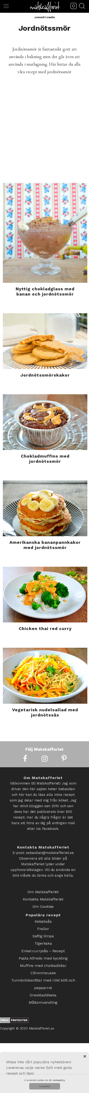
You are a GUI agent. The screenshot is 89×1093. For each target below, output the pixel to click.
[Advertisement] (44, 136)
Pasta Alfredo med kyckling (43, 947)
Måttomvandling (43, 984)
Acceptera (44, 1086)
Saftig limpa (43, 929)
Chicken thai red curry (45, 628)
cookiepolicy (59, 1080)
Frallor (43, 923)
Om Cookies (43, 903)
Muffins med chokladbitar (43, 954)
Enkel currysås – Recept (43, 941)
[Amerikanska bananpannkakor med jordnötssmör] (45, 508)
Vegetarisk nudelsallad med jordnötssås (45, 712)
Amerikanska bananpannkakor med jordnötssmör (45, 545)
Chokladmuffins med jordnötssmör (45, 459)
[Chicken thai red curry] (45, 594)
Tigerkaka (43, 935)
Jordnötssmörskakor (45, 375)
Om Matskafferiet (43, 891)
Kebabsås (43, 917)
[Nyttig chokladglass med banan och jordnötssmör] (45, 233)
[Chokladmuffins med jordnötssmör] (45, 422)
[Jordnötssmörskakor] (45, 341)
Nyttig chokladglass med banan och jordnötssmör (45, 291)
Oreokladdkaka (43, 978)
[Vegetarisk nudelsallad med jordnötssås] (45, 675)
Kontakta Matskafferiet (43, 897)
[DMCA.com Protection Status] (14, 1003)
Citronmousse (43, 960)
